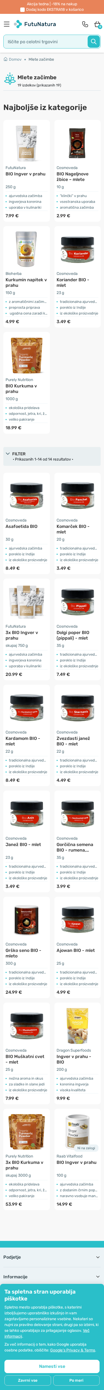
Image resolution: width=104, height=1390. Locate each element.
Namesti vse (52, 1366)
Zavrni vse (27, 1380)
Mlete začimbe (41, 59)
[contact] (85, 24)
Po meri (76, 1380)
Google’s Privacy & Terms (72, 1350)
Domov (15, 59)
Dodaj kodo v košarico (55, 9)
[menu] (8, 24)
